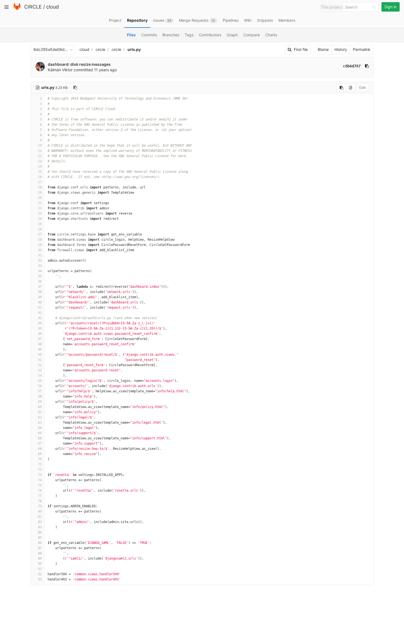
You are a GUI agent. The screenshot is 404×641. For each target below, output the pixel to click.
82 (40, 522)
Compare (251, 34)
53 (40, 370)
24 (40, 219)
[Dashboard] (17, 9)
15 (40, 172)
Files (131, 34)
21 (40, 203)
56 (40, 386)
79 (40, 506)
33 (40, 266)
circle (100, 49)
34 (40, 271)
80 (40, 511)
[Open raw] (350, 87)
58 (40, 396)
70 (40, 459)
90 (40, 564)
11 (40, 151)
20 (40, 198)
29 (40, 245)
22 (40, 208)
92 (40, 574)
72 (40, 470)
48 (40, 344)
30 (40, 250)
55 (40, 381)
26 (40, 229)
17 (40, 182)
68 (40, 449)
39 (40, 297)
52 (40, 365)
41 (40, 307)
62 (40, 417)
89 (40, 558)
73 (40, 475)
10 (40, 145)
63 (40, 422)
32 (40, 260)
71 (40, 464)
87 (40, 548)
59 (40, 402)
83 (40, 527)
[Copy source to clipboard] (341, 87)
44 (40, 323)
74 (40, 480)
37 (40, 287)
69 (40, 454)
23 (40, 213)
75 (40, 485)
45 (40, 328)
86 (40, 543)
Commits (149, 34)
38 (40, 292)
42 (40, 313)
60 (40, 407)
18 (40, 187)
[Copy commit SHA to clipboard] (367, 66)
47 (40, 339)
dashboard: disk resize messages (79, 64)
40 (40, 302)
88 (40, 553)
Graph (232, 34)
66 (40, 438)
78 (40, 501)
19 (40, 193)
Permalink (361, 49)
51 (40, 360)
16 (40, 177)
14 (40, 166)
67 (40, 443)
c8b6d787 (352, 66)
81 (40, 517)
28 (40, 240)
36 (40, 281)
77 (40, 496)
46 (40, 334)
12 (40, 156)
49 (40, 349)
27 (40, 234)
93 (40, 579)
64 (40, 428)
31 (40, 255)
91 (40, 569)
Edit (362, 87)
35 (40, 276)
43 (40, 318)
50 (40, 355)
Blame (323, 49)
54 (40, 375)
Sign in (390, 6)
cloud (52, 7)
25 (40, 224)
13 (40, 161)
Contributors (210, 34)
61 (40, 412)
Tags (189, 34)
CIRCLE (33, 7)
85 (40, 537)
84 (40, 532)
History (340, 49)
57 (40, 391)
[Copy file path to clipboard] (75, 87)
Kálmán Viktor (60, 69)
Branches (170, 34)
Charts (271, 34)
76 (40, 490)
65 (40, 433)
